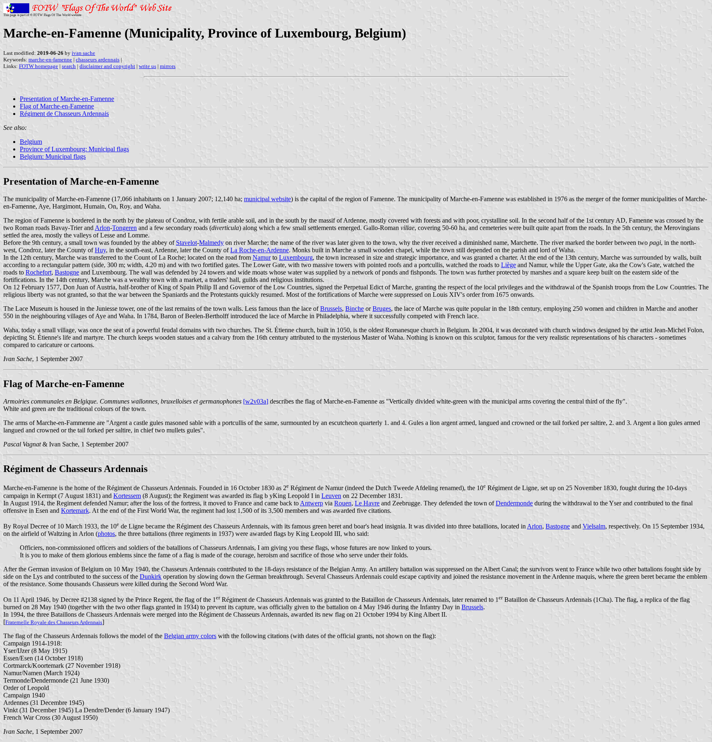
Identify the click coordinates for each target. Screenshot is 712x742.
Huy (100, 250)
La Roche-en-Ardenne (259, 250)
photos (106, 533)
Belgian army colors (190, 635)
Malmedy (211, 242)
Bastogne (67, 272)
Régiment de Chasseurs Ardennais (64, 113)
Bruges (381, 308)
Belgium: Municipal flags (53, 156)
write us (147, 66)
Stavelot (186, 242)
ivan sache (83, 53)
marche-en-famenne (50, 59)
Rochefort (39, 272)
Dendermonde (514, 503)
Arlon (102, 227)
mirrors (168, 66)
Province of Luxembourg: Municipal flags (74, 149)
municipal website (267, 198)
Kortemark (75, 510)
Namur (262, 257)
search (69, 66)
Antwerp (311, 503)
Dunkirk (151, 576)
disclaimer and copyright (107, 66)
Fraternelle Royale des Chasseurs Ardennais (53, 622)
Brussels (331, 308)
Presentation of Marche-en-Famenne (67, 98)
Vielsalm (594, 526)
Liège (508, 264)
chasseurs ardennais (97, 59)
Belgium (31, 141)
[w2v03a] (255, 401)
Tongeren (124, 227)
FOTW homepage (38, 66)
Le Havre (367, 503)
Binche (354, 308)
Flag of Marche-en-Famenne (57, 106)
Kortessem (127, 495)
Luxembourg (296, 257)
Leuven (331, 495)
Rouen (342, 503)
